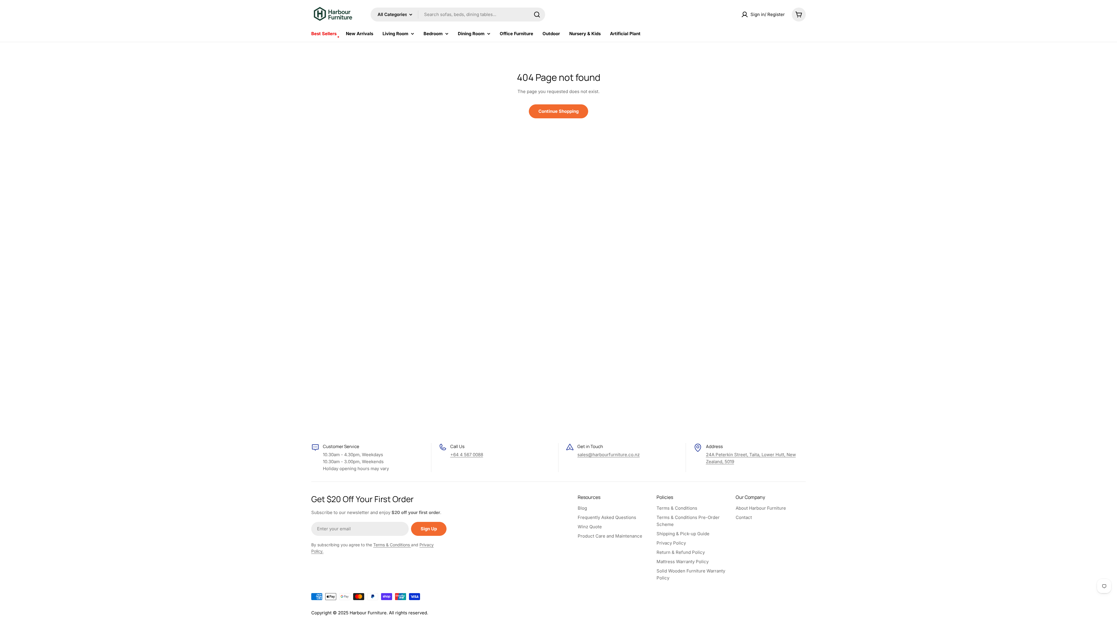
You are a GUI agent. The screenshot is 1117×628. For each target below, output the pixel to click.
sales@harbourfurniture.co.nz (608, 454)
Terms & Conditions (392, 544)
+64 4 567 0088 (466, 454)
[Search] (536, 14)
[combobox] (458, 15)
